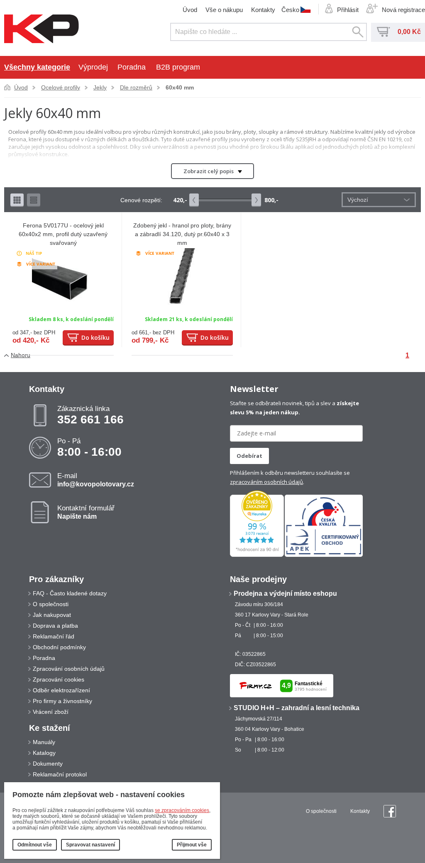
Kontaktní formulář (86, 512)
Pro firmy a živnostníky (62, 701)
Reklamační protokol (60, 774)
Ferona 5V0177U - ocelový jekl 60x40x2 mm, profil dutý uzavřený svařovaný (63, 234)
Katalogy (44, 752)
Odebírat (249, 455)
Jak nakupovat (52, 615)
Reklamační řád (53, 636)
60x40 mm (180, 87)
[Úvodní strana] (41, 29)
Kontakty (263, 9)
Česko (290, 9)
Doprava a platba (55, 625)
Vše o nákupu (224, 9)
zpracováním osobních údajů (266, 482)
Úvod (190, 9)
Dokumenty (48, 763)
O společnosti (50, 604)
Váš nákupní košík (383, 32)
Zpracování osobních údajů (69, 668)
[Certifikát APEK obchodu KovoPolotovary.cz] (324, 555)
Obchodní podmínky (59, 647)
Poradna (131, 67)
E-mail (95, 480)
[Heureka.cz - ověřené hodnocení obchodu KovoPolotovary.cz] (257, 555)
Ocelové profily (60, 87)
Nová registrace (403, 9)
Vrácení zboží (50, 711)
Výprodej (93, 67)
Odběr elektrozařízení (61, 690)
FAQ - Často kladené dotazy (70, 593)
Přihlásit (348, 9)
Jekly (100, 87)
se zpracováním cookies (182, 810)
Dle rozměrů (136, 87)
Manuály (44, 742)
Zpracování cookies (58, 679)
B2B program (178, 67)
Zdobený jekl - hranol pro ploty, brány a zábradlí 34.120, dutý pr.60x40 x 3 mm (182, 234)
